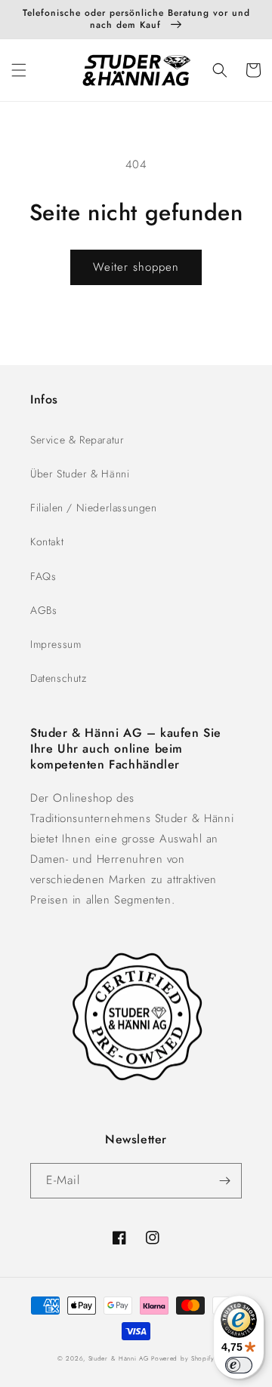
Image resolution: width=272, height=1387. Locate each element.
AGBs (43, 610)
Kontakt (46, 541)
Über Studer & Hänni (79, 473)
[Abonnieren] (224, 1180)
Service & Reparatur (77, 439)
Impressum (55, 644)
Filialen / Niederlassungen (93, 507)
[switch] (238, 1365)
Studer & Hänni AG (118, 1358)
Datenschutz (58, 678)
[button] (19, 70)
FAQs (43, 576)
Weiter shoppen (136, 267)
